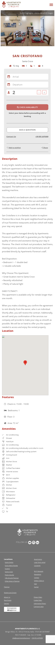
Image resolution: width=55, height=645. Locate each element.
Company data (39, 606)
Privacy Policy (38, 597)
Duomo (7, 569)
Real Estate (7, 600)
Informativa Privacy (40, 603)
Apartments (38, 559)
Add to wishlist (14, 148)
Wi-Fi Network (38, 571)
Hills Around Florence (12, 578)
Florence (6, 587)
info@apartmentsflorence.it (21, 638)
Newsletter (37, 574)
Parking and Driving (10, 593)
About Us (7, 597)
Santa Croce (9, 572)
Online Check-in (39, 581)
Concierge (37, 566)
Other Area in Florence (12, 581)
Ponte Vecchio (9, 575)
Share (45, 148)
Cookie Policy (38, 600)
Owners (6, 603)
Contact (36, 578)
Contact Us (11, 136)
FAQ (35, 584)
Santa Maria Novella (11, 566)
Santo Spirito (9, 562)
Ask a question (27, 130)
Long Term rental (39, 562)
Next (52, 28)
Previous (2, 28)
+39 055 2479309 (41, 136)
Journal (36, 587)
